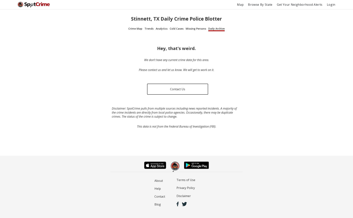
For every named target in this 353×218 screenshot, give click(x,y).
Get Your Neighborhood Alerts (299, 5)
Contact (159, 196)
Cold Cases (176, 28)
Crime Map (135, 28)
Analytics (161, 28)
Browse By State (260, 5)
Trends (149, 28)
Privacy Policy (185, 188)
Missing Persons (196, 28)
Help (157, 189)
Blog (157, 204)
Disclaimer (183, 196)
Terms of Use (185, 180)
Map (240, 5)
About (158, 181)
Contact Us (177, 89)
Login (331, 5)
